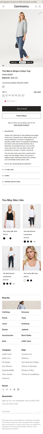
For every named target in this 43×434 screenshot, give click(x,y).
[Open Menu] (3, 6)
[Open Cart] (39, 6)
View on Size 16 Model (21, 125)
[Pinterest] (14, 389)
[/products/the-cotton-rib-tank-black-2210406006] (11, 216)
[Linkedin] (18, 389)
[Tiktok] (11, 389)
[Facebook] (3, 389)
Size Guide (37, 92)
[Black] (4, 238)
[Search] (36, 6)
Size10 (22, 62)
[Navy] (10, 238)
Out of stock (22, 109)
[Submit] (38, 411)
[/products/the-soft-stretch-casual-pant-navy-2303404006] (11, 258)
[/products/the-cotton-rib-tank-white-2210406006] (32, 258)
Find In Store (21, 116)
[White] (7, 238)
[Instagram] (7, 389)
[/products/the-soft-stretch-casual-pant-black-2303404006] (32, 216)
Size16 (29, 62)
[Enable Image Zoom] (40, 13)
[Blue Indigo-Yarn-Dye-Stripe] (3, 86)
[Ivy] (31, 241)
